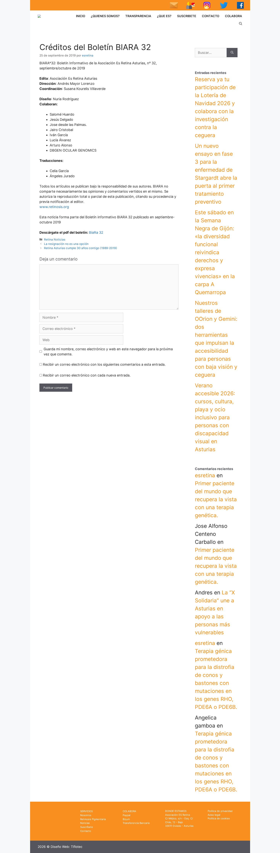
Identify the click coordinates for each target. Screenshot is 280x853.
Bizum (126, 819)
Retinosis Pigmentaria (93, 819)
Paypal (126, 815)
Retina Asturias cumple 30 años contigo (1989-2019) (80, 248)
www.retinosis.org (54, 207)
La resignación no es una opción (66, 244)
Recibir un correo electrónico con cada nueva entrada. (86, 375)
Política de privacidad (220, 810)
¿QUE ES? (164, 16)
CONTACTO (210, 16)
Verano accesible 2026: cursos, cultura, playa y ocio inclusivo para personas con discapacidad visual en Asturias (215, 417)
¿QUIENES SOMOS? (105, 16)
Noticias (85, 822)
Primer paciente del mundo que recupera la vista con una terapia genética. (216, 499)
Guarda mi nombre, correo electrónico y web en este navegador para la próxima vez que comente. (108, 351)
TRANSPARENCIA (138, 16)
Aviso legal (214, 814)
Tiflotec (76, 847)
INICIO (80, 16)
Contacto (85, 830)
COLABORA (233, 16)
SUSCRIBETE (186, 16)
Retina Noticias (54, 239)
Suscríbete (86, 826)
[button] (240, 23)
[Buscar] (232, 52)
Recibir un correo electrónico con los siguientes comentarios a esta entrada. (104, 364)
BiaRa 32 (96, 232)
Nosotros (85, 815)
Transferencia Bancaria (136, 822)
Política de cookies (219, 818)
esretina (205, 475)
